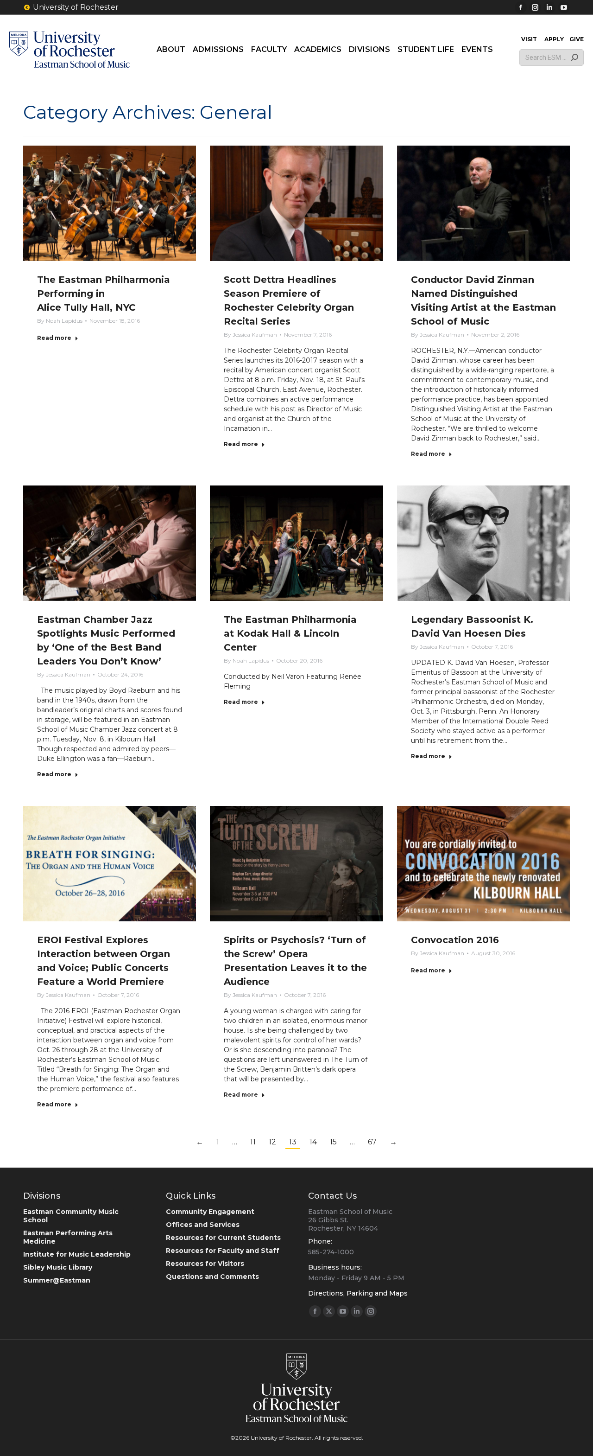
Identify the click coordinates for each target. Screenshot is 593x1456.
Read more (54, 337)
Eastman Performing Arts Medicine (68, 1237)
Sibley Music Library (57, 1267)
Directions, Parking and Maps (358, 1293)
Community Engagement (210, 1211)
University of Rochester (76, 7)
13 (292, 1141)
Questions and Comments (212, 1276)
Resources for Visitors (205, 1263)
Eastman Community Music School (71, 1215)
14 (313, 1141)
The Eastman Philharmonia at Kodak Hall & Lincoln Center (290, 633)
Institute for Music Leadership (77, 1254)
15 (333, 1141)
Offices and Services (203, 1224)
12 (272, 1141)
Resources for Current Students (223, 1237)
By (59, 320)
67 (372, 1141)
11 (253, 1141)
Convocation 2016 (455, 939)
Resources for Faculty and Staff (222, 1250)
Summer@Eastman (56, 1280)
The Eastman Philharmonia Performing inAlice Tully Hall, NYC (103, 293)
